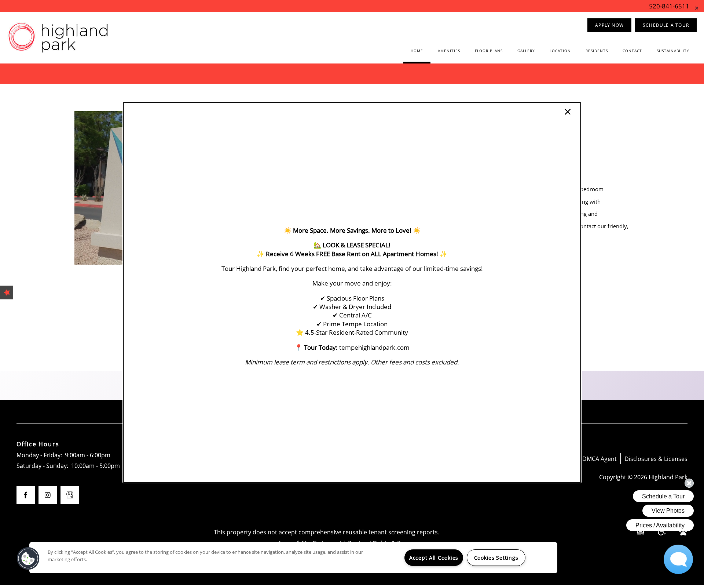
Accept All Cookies (433, 557)
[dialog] (352, 292)
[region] (293, 557)
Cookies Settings (496, 557)
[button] (28, 558)
